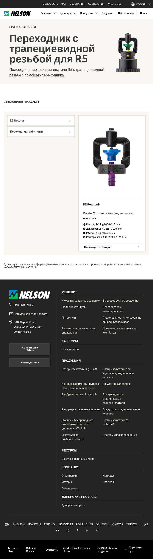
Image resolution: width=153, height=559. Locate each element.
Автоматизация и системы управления (78, 330)
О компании (69, 475)
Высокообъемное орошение (120, 300)
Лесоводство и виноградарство (113, 309)
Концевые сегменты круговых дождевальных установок (81, 386)
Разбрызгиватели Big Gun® (79, 369)
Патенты (108, 481)
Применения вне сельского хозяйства (120, 330)
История (67, 481)
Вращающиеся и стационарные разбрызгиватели (114, 398)
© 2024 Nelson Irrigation (107, 550)
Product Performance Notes (76, 550)
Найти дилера (30, 362)
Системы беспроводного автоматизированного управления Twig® (77, 424)
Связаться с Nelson (30, 349)
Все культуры (70, 349)
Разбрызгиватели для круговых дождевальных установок (118, 373)
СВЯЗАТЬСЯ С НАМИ (54, 3)
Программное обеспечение (120, 434)
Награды (108, 475)
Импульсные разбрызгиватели (73, 437)
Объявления (70, 488)
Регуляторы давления (117, 383)
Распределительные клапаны (81, 409)
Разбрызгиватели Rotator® (79, 394)
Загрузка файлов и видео (78, 458)
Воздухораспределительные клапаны (121, 411)
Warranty (52, 549)
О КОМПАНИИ (77, 3)
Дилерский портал (73, 505)
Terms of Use (13, 550)
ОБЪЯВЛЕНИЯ (96, 3)
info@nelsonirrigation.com (31, 313)
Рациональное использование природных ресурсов (122, 319)
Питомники (69, 317)
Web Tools (114, 3)
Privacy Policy (31, 550)
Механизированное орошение (81, 300)
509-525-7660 (24, 304)
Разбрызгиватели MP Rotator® (116, 422)
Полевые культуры (74, 306)
